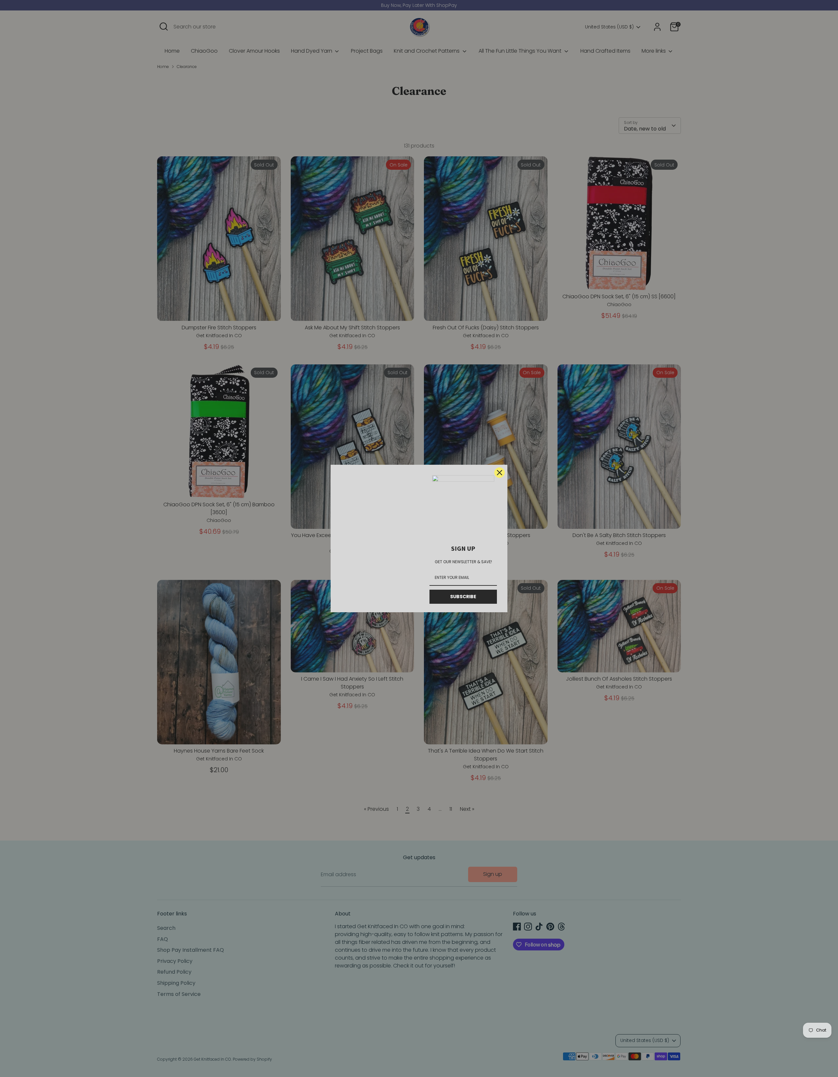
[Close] (499, 472)
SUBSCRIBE (463, 596)
